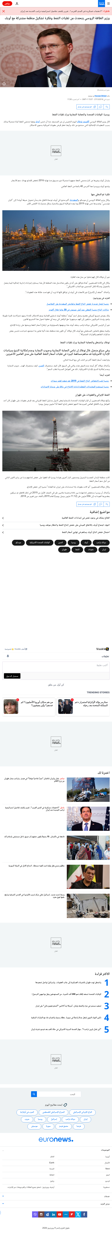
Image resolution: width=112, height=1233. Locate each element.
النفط (77, 549)
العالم (52, 1157)
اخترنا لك (104, 773)
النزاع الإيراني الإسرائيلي (82, 1112)
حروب (27, 1119)
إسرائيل (54, 1119)
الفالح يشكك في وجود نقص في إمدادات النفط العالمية (86, 518)
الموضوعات (105, 1150)
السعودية (74, 200)
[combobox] (56, 1094)
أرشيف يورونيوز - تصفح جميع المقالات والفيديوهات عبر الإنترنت (30, 1187)
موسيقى (34, 1126)
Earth (51, 1163)
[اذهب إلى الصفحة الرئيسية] (101, 3)
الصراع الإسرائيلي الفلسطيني (53, 1112)
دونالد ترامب (101, 542)
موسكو (18, 542)
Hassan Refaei (100, 96)
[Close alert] (3, 11)
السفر (108, 1175)
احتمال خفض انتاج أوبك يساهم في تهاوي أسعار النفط (86, 532)
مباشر (7, 3)
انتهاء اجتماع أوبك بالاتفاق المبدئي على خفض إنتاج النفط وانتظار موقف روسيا (75, 525)
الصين (41, 366)
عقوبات (91, 549)
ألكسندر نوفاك (83, 122)
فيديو (107, 1181)
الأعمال (107, 1163)
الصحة (51, 1169)
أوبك (37, 122)
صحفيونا (106, 1187)
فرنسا (79, 1126)
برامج (52, 1181)
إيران (104, 549)
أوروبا (107, 1157)
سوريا (48, 1126)
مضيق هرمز (63, 1126)
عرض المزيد (105, 1204)
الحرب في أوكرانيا (27, 1112)
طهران (64, 549)
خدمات (107, 1196)
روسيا (73, 542)
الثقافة (51, 1175)
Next (107, 1169)
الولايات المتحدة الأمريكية (40, 542)
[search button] (34, 1094)
